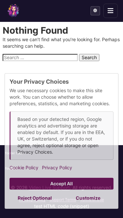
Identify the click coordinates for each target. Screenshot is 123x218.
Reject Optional (35, 198)
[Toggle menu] (110, 11)
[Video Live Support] (13, 11)
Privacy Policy (57, 167)
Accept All (61, 183)
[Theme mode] (95, 10)
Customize (88, 198)
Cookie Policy (24, 167)
